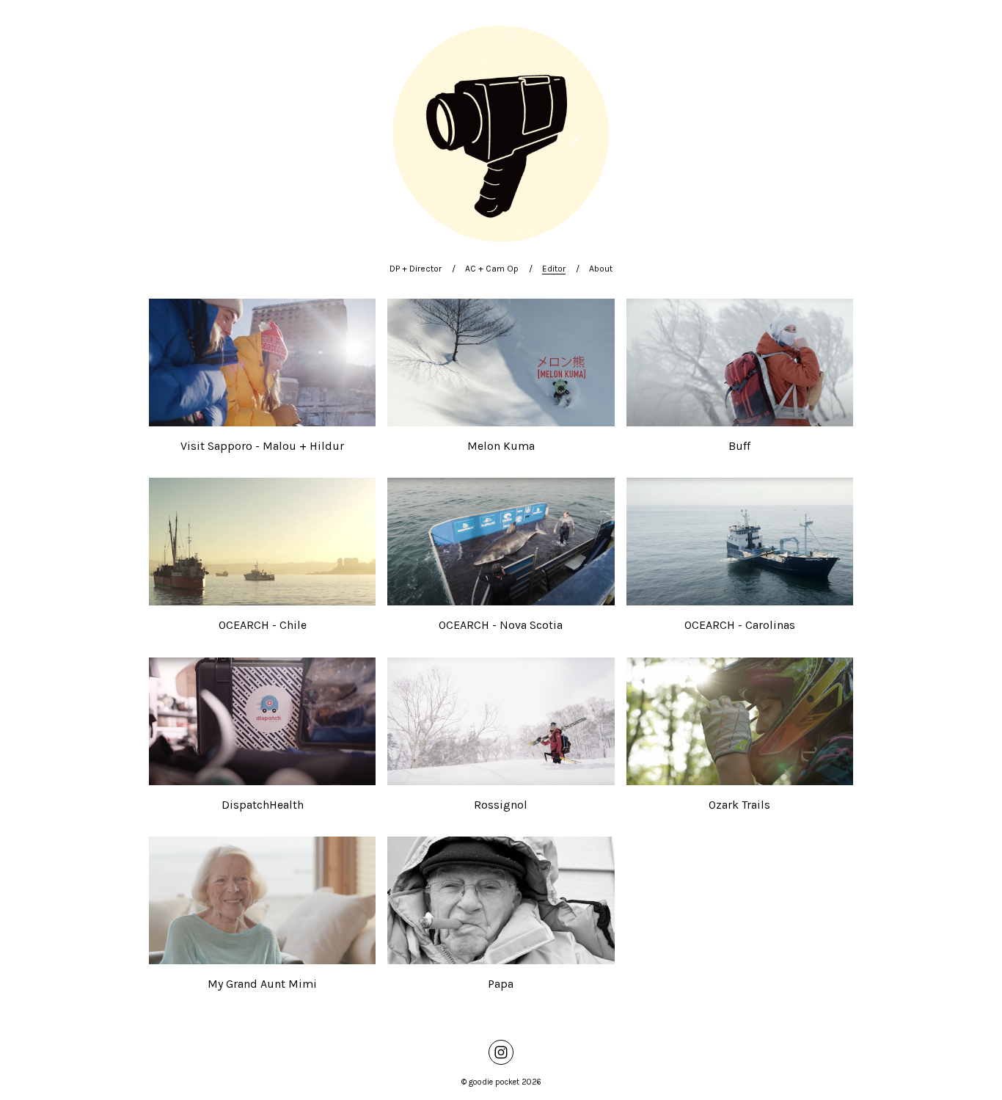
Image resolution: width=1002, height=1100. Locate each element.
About (600, 268)
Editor (554, 268)
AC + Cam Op (492, 268)
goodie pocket (494, 1082)
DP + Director (416, 268)
